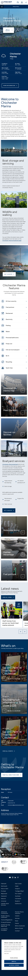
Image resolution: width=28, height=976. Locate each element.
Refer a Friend (19, 928)
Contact (8, 36)
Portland (3, 891)
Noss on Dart (4, 888)
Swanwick (4, 896)
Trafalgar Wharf (19, 891)
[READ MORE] (4, 678)
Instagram (13, 877)
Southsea (17, 896)
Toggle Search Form (17, 2)
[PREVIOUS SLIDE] (21, 632)
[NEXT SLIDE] (25, 632)
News (16, 921)
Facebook (18, 877)
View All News (7, 597)
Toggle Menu (26, 2)
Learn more (6, 953)
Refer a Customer (20, 926)
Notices (17, 918)
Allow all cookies (14, 965)
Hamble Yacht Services (5, 904)
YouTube (10, 877)
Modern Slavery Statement (5, 916)
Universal (3, 901)
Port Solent (18, 893)
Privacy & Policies (6, 922)
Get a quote (8, 30)
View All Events (8, 751)
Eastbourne (18, 903)
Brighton (17, 901)
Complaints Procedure (4, 929)
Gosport (17, 888)
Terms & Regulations (6, 920)
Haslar (16, 886)
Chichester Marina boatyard (10, 464)
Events (17, 923)
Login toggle (22, 2)
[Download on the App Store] (6, 854)
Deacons (3, 898)
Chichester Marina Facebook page (11, 240)
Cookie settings (14, 957)
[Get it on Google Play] (20, 854)
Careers (17, 916)
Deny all (14, 961)
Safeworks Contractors (4, 912)
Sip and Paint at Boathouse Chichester (12, 670)
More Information (9, 85)
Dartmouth (4, 886)
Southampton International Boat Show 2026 (13, 702)
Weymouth (4, 893)
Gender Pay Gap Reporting (5, 925)
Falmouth (3, 883)
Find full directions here (11, 775)
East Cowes (18, 883)
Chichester (18, 898)
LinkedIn (15, 877)
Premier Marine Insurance (19, 912)
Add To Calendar (14, 678)
